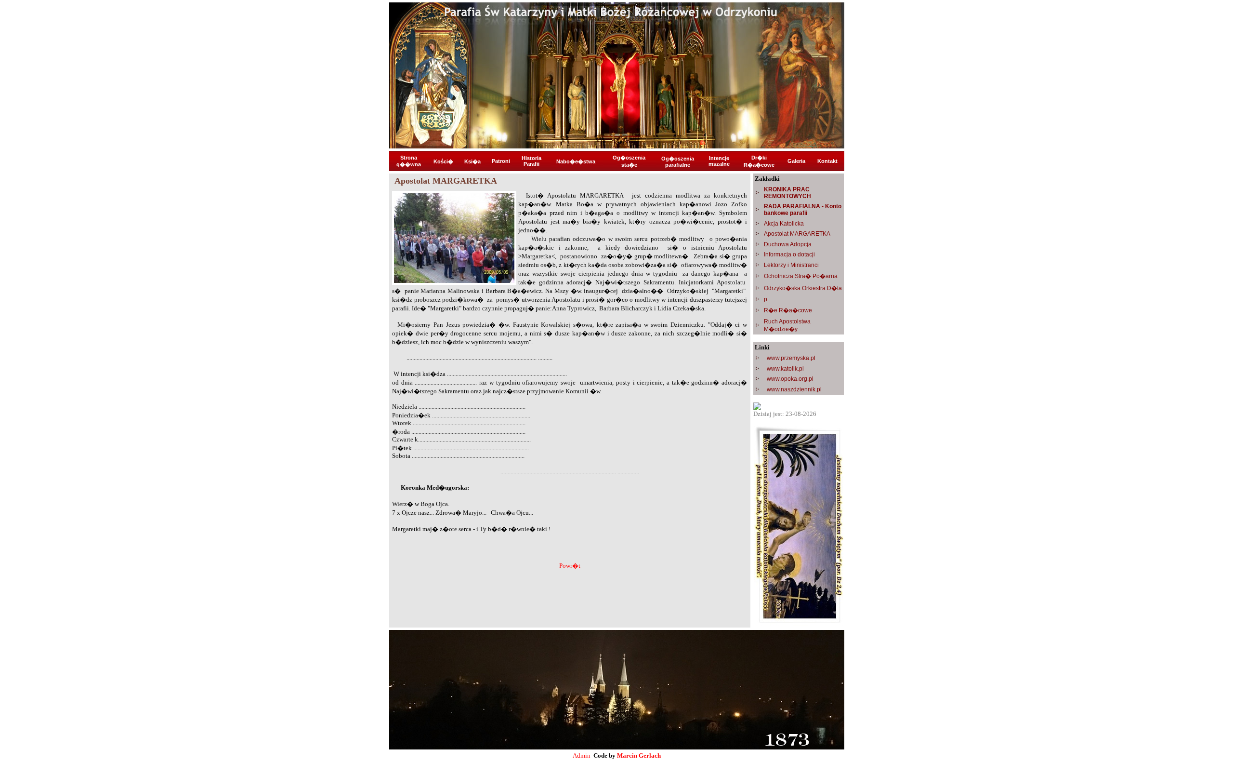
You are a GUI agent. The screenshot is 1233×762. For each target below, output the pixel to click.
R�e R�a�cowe (788, 310)
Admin (581, 755)
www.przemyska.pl (791, 358)
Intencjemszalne (719, 161)
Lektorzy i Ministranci (791, 265)
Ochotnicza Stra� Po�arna (801, 276)
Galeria (796, 161)
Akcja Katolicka (784, 223)
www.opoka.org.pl (790, 378)
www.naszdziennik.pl (794, 389)
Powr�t (569, 565)
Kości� (443, 161)
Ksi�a (472, 161)
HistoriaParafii (531, 161)
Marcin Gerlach (639, 755)
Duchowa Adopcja (788, 244)
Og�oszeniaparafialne (677, 162)
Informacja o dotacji (789, 254)
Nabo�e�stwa (575, 161)
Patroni (501, 161)
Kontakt (827, 161)
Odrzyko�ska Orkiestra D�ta (803, 288)
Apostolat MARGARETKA (797, 233)
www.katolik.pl (785, 368)
